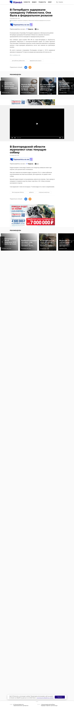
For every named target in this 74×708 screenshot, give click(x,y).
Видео (34, 2)
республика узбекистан (18, 60)
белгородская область (18, 192)
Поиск (60, 2)
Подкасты (42, 2)
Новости (27, 2)
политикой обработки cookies (45, 698)
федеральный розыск (35, 60)
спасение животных (44, 192)
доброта (31, 192)
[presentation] (2, 86)
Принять (59, 697)
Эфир (50, 2)
